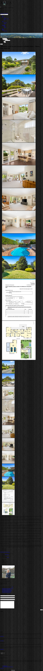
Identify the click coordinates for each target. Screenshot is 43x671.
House (8, 557)
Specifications (8, 552)
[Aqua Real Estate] (6, 4)
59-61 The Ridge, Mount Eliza (6, 591)
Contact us (2, 13)
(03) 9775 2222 (5, 665)
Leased (5, 23)
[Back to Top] (0, 630)
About (3, 29)
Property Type (2, 40)
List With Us (3, 25)
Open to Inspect (6, 18)
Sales (4, 26)
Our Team (5, 30)
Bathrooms (2, 42)
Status (1, 38)
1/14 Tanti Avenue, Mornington (7, 590)
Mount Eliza (7, 554)
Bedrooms (2, 41)
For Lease (5, 22)
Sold (4, 19)
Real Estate (13, 670)
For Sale (5, 17)
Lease (2, 21)
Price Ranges (2, 43)
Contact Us (2, 668)
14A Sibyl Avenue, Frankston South (7, 588)
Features (4, 552)
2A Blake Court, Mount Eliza (6, 589)
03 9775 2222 (6, 13)
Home (3, 16)
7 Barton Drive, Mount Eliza (6, 592)
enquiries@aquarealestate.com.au (7, 666)
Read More (2, 636)
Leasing (5, 27)
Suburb (1, 39)
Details (1, 552)
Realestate (2, 670)
